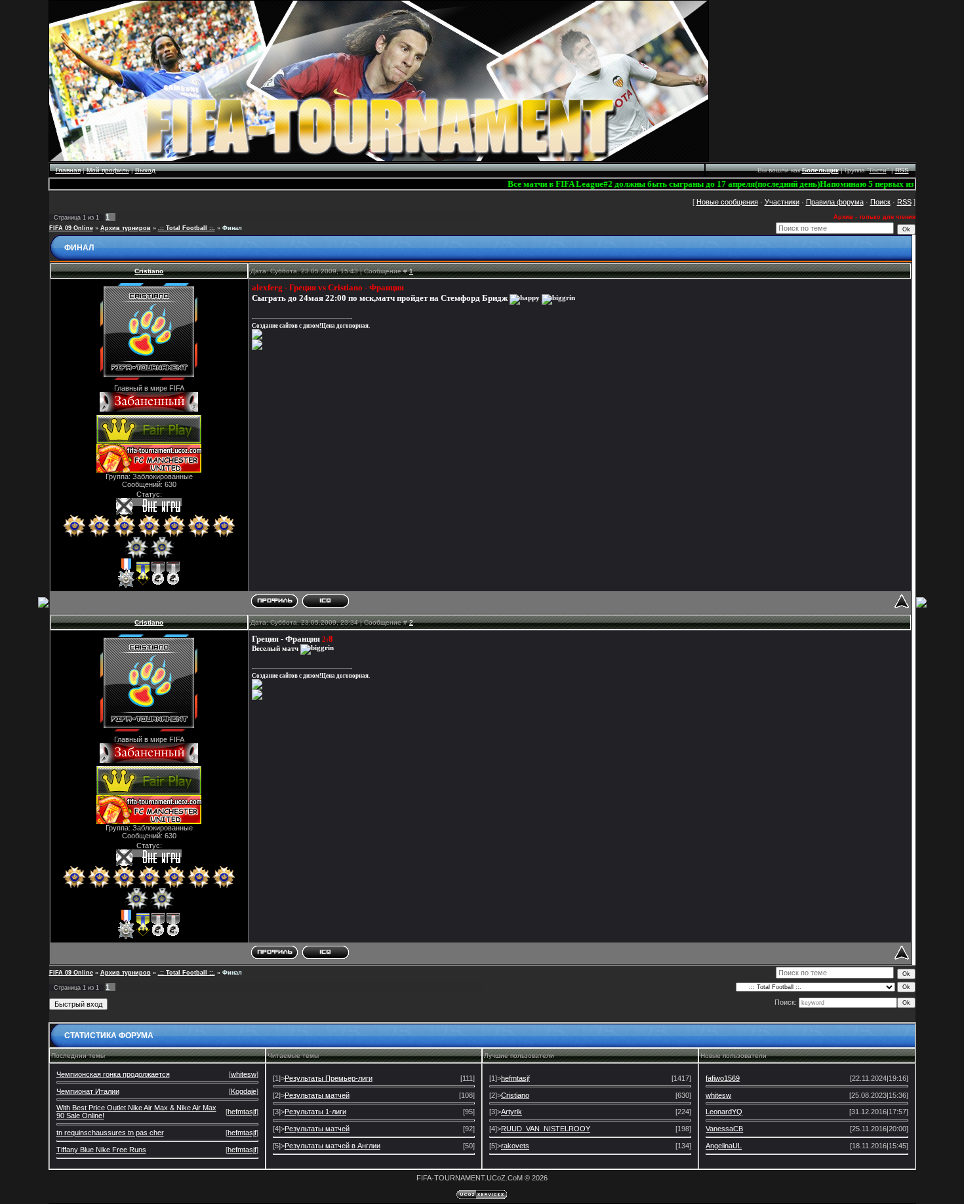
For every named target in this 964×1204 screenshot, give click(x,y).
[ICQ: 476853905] (325, 601)
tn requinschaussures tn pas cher (110, 1132)
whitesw (243, 1074)
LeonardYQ (724, 1112)
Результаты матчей (317, 1095)
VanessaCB (724, 1129)
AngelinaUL (724, 1146)
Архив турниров (125, 228)
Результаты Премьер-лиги (328, 1078)
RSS (902, 170)
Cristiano (148, 271)
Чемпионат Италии (87, 1091)
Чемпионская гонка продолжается (113, 1074)
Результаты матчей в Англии (332, 1146)
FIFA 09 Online (71, 228)
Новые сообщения (727, 202)
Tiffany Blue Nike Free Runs (101, 1150)
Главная (68, 170)
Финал (232, 228)
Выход (145, 170)
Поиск (880, 202)
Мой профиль (108, 170)
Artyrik (511, 1112)
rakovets (515, 1146)
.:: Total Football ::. (186, 228)
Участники (782, 202)
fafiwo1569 (723, 1078)
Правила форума (835, 202)
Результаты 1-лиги (315, 1112)
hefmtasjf (242, 1112)
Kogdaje (243, 1091)
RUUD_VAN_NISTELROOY (545, 1129)
